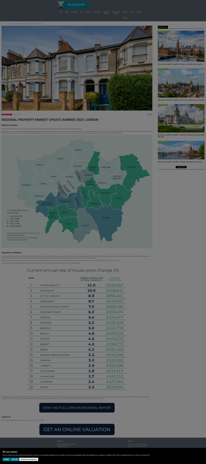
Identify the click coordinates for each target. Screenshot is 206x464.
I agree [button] (6, 459)
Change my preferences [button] (29, 459)
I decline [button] (15, 459)
